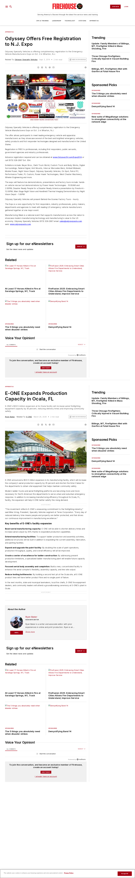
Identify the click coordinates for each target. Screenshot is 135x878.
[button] (6, 6)
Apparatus (94, 21)
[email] (53, 67)
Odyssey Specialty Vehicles (26, 60)
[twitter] (46, 67)
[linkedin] (42, 67)
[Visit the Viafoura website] (81, 355)
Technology (70, 21)
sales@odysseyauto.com (71, 221)
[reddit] (50, 67)
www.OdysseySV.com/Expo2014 (67, 157)
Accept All (124, 873)
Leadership (56, 21)
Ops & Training (42, 21)
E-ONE (29, 417)
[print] (85, 67)
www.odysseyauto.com (20, 224)
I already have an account (46, 372)
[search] (10, 6)
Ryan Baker (10, 417)
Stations (82, 21)
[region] (46, 350)
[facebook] (38, 67)
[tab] (11, 344)
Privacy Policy (68, 873)
